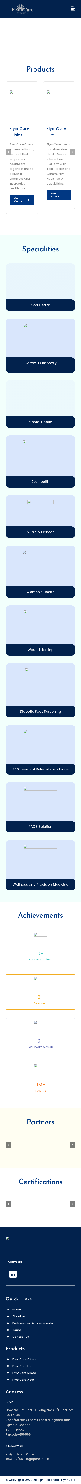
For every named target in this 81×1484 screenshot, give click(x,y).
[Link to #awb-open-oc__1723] (73, 9)
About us (18, 1316)
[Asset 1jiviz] (28, 1237)
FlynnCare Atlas (23, 1380)
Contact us (20, 1337)
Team (16, 1330)
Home (16, 1309)
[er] (22, 3)
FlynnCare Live (22, 1366)
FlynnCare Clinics (24, 1359)
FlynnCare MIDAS (24, 1373)
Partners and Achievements (32, 1323)
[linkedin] (13, 1274)
